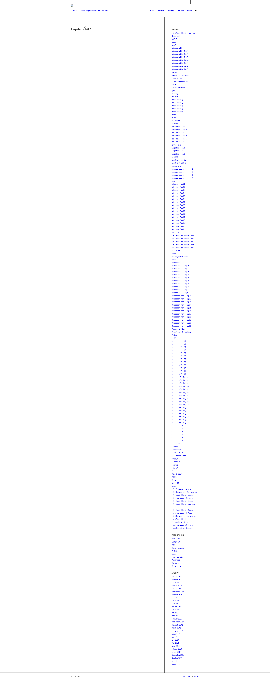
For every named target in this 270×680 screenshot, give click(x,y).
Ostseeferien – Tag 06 (180, 280)
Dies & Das (176, 539)
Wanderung (176, 563)
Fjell (173, 90)
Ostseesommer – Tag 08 (181, 317)
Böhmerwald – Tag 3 (180, 57)
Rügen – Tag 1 (177, 425)
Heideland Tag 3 (178, 105)
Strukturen (176, 459)
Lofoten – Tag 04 (178, 193)
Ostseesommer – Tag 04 (181, 305)
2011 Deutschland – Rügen (182, 510)
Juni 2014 (175, 640)
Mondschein (176, 250)
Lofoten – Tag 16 (178, 229)
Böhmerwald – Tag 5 (180, 63)
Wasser (174, 477)
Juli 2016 (175, 598)
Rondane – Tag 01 (179, 341)
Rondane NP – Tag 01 (180, 377)
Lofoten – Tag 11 (178, 214)
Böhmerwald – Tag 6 (180, 66)
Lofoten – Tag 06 (178, 199)
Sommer (175, 447)
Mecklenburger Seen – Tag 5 (183, 247)
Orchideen (176, 262)
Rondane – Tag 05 (179, 353)
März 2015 (176, 616)
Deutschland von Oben (181, 75)
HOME (174, 117)
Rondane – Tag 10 (179, 368)
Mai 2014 (175, 643)
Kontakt (175, 157)
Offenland (175, 259)
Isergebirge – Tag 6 (179, 142)
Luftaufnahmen (178, 232)
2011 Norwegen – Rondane (182, 498)
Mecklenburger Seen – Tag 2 (183, 238)
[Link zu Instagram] (193, 2)
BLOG (174, 45)
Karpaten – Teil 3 (81, 29)
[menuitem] (152, 10)
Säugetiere (176, 443)
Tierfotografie (177, 557)
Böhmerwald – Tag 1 (180, 51)
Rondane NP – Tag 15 (180, 419)
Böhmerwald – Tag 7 (180, 69)
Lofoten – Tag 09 (178, 208)
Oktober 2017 (177, 579)
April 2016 (176, 604)
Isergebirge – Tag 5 (179, 139)
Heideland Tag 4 (178, 108)
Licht (173, 181)
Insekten (175, 123)
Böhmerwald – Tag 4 (180, 60)
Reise (174, 554)
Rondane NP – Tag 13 (180, 413)
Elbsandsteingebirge (180, 81)
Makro (174, 545)
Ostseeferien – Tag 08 (180, 287)
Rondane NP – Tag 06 (180, 392)
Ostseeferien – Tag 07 (180, 283)
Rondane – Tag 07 (179, 359)
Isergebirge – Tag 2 (179, 129)
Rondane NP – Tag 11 (180, 407)
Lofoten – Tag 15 (178, 226)
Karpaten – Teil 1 (178, 148)
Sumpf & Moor (177, 462)
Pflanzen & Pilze (178, 329)
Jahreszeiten (176, 145)
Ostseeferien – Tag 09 (180, 289)
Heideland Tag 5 (178, 111)
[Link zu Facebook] (188, 2)
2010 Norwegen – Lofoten (182, 513)
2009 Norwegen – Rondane (182, 525)
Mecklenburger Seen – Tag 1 (183, 235)
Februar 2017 (177, 585)
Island (174, 486)
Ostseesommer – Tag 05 (181, 308)
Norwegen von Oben (180, 256)
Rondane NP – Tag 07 (180, 395)
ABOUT (174, 39)
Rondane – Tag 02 (179, 344)
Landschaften (177, 166)
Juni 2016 (175, 601)
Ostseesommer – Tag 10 (181, 323)
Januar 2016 (176, 607)
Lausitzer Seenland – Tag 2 (182, 172)
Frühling (175, 93)
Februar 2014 (177, 649)
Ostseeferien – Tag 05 (180, 277)
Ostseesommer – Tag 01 (181, 296)
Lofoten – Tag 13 (178, 220)
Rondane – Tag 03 (179, 347)
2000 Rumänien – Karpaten (182, 528)
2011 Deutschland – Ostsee (182, 501)
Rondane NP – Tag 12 (180, 410)
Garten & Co (177, 542)
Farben (174, 84)
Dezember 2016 (178, 591)
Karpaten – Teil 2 (178, 151)
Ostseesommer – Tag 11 (181, 326)
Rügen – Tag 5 (177, 437)
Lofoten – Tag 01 (178, 184)
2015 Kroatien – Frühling (181, 489)
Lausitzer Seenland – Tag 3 (182, 175)
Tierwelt (175, 465)
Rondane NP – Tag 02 (180, 380)
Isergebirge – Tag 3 (179, 133)
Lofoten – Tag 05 (178, 196)
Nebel (174, 253)
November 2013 (178, 655)
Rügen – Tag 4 (177, 434)
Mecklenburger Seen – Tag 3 (183, 241)
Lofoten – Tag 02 (178, 187)
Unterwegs (176, 560)
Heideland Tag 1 (178, 99)
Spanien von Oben (179, 456)
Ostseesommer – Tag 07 (181, 314)
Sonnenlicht (176, 450)
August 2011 (176, 664)
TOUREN (175, 468)
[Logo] (89, 10)
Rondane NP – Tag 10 (180, 404)
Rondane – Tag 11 (179, 371)
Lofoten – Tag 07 (178, 202)
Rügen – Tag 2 (177, 428)
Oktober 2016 (177, 594)
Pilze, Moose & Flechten (181, 332)
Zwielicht (175, 483)
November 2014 (178, 625)
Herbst (174, 114)
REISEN (174, 338)
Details (174, 72)
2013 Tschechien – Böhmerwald (184, 492)
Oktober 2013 (177, 658)
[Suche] (196, 10)
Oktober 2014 (177, 628)
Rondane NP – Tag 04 (180, 386)
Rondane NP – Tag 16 (180, 422)
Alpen (174, 42)
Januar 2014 (176, 652)
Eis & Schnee (177, 78)
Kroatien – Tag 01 (179, 160)
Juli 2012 (175, 661)
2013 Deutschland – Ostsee (182, 495)
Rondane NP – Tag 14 (180, 416)
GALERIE (175, 96)
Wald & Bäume (178, 474)
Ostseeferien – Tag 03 (180, 271)
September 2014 (178, 631)
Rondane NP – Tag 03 (180, 383)
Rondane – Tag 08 (179, 362)
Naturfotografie (178, 548)
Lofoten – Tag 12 (178, 217)
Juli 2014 (175, 637)
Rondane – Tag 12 (179, 374)
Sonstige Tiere (177, 453)
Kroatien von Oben (179, 163)
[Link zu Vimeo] (197, 2)
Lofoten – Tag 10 (178, 211)
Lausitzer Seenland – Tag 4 (182, 178)
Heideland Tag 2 (178, 102)
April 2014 (176, 646)
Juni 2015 (175, 610)
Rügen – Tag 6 (177, 440)
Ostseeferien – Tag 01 (180, 265)
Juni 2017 (175, 582)
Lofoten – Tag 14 (178, 223)
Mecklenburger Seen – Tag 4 (183, 244)
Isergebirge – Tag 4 (179, 136)
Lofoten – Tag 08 (178, 205)
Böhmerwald (177, 48)
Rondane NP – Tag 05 (180, 389)
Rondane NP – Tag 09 (180, 401)
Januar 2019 (176, 576)
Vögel (174, 471)
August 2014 (176, 634)
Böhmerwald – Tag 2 (180, 54)
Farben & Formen (178, 87)
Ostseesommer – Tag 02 (181, 299)
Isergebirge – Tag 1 (179, 127)
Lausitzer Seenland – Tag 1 (182, 169)
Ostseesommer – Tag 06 (181, 311)
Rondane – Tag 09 (179, 365)
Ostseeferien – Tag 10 (180, 293)
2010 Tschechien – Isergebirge (184, 516)
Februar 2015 (177, 619)
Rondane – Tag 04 (179, 350)
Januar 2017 (176, 588)
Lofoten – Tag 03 (178, 190)
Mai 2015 (175, 613)
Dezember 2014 (178, 622)
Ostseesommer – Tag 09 (181, 320)
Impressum (176, 120)
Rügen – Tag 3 (177, 431)
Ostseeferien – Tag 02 (180, 268)
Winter (174, 480)
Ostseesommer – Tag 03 (181, 302)
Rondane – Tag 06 (179, 356)
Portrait (174, 335)
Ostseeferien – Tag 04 (180, 274)
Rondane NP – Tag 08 (180, 398)
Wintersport (176, 566)
